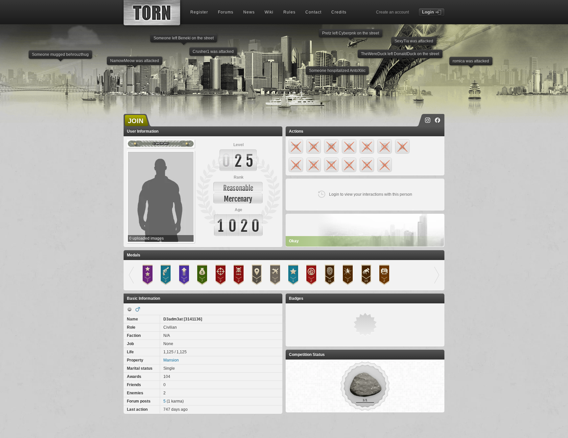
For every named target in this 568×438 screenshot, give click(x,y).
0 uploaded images (146, 238)
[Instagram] (427, 120)
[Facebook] (437, 120)
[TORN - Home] (152, 12)
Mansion (171, 360)
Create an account (392, 12)
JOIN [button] (135, 120)
